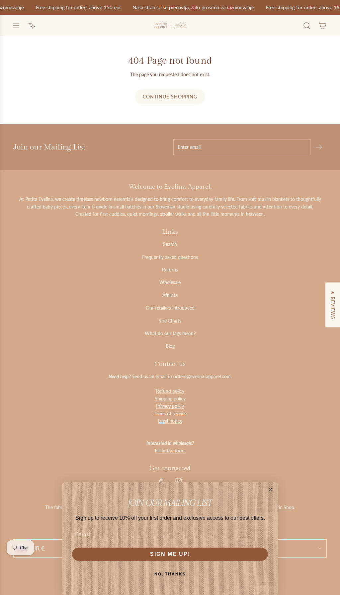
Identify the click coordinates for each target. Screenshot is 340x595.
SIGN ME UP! (170, 554)
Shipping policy (170, 398)
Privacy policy (170, 406)
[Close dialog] (271, 490)
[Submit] (319, 147)
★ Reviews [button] (333, 304)
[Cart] (323, 25)
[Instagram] (179, 481)
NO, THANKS (170, 574)
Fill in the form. (170, 450)
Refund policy (170, 391)
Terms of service (170, 413)
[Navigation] (16, 25)
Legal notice (170, 421)
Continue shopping (170, 96)
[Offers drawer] (32, 25)
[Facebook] (161, 481)
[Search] (307, 25)
